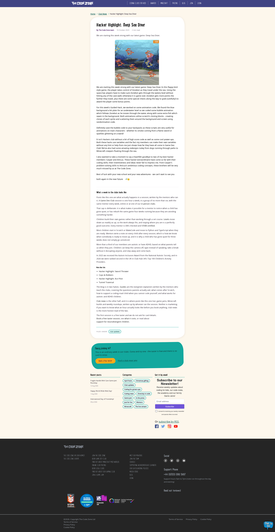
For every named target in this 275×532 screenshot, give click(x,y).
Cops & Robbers (106, 275)
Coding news (129, 394)
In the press (140, 398)
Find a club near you (127, 360)
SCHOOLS (132, 462)
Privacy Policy (191, 519)
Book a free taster (105, 360)
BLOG (131, 475)
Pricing (175, 3)
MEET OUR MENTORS (136, 455)
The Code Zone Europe (71, 459)
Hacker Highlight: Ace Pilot (111, 278)
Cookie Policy (205, 519)
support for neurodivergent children (112, 321)
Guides (123, 287)
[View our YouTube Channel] (184, 460)
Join (191, 3)
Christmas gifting (142, 381)
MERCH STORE (134, 471)
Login (199, 3)
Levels (166, 219)
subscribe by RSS (169, 421)
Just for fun (128, 402)
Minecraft (164, 3)
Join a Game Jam (98, 475)
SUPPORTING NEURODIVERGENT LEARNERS (143, 465)
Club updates (129, 385)
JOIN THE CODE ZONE (98, 455)
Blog (183, 3)
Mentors (139, 402)
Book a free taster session (108, 318)
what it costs (130, 318)
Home (92, 14)
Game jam (128, 398)
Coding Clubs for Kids (138, 3)
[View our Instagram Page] (178, 460)
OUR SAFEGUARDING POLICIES (139, 468)
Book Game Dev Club (99, 459)
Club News (102, 14)
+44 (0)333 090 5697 (175, 474)
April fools (128, 381)
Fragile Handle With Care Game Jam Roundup (103, 381)
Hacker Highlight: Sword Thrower (114, 271)
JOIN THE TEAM (134, 459)
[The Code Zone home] (73, 449)
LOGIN (131, 478)
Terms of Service (176, 519)
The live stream (141, 406)
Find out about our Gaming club (103, 471)
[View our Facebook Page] (165, 460)
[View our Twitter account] (171, 460)
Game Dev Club (107, 200)
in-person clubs (148, 203)
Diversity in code (144, 394)
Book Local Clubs (98, 468)
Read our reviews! (172, 490)
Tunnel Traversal (106, 282)
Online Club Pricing (99, 465)
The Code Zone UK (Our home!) (74, 455)
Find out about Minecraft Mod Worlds (105, 462)
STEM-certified (148, 225)
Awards (153, 3)
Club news (101, 301)
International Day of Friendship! (102, 399)
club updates (115, 332)
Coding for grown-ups (132, 389)
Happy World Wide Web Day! (101, 391)
